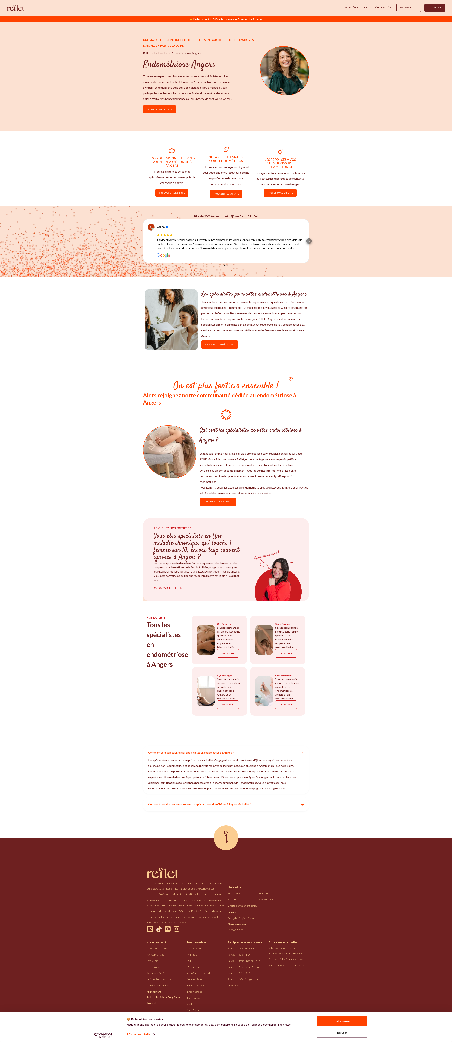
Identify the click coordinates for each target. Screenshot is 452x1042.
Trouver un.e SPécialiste (220, 348)
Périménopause (195, 970)
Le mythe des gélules (157, 989)
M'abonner (233, 903)
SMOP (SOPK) (195, 952)
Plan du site (234, 897)
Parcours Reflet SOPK (239, 977)
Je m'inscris (434, 7)
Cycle (190, 1008)
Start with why (266, 903)
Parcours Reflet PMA (239, 958)
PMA (189, 964)
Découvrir (227, 657)
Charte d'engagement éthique (243, 909)
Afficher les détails (138, 1034)
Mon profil (264, 897)
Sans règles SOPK (156, 977)
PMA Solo (192, 958)
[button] (356, 8)
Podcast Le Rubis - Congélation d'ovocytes (164, 1004)
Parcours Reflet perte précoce (244, 970)
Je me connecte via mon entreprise (286, 968)
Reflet (146, 53)
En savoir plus (165, 592)
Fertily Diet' (153, 964)
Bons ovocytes (154, 970)
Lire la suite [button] (163, 252)
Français (232, 922)
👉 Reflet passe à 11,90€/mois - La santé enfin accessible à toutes (226, 19)
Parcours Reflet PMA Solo (241, 952)
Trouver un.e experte (159, 109)
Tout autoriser (342, 1021)
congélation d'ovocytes (200, 977)
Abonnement (154, 995)
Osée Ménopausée (157, 952)
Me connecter (408, 7)
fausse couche (195, 989)
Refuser (342, 1032)
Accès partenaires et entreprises (285, 957)
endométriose (162, 53)
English (242, 922)
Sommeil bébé (194, 983)
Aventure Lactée (155, 958)
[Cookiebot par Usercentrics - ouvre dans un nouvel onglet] (103, 1035)
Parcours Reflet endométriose (244, 964)
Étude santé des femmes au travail (286, 963)
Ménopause (193, 1001)
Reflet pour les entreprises (282, 951)
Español (252, 922)
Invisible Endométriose (159, 983)
